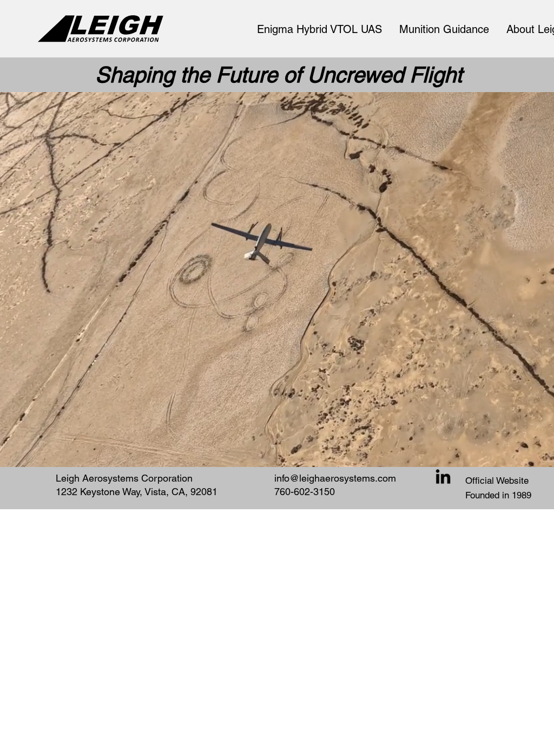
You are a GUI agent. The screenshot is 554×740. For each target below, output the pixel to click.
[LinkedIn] (443, 477)
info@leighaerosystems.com (335, 478)
